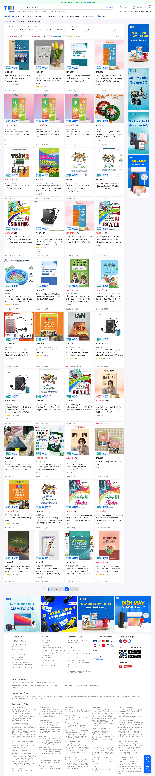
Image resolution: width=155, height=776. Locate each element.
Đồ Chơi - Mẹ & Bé (18, 707)
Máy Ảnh (134, 754)
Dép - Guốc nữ (52, 738)
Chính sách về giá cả (74, 651)
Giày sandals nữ (49, 740)
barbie (40, 696)
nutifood (90, 696)
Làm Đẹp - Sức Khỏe (19, 751)
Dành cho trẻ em (21, 734)
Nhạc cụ (79, 752)
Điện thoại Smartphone (19, 744)
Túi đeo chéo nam (49, 768)
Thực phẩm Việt (28, 727)
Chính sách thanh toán (74, 657)
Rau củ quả (18, 727)
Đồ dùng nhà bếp (17, 771)
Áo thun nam (42, 722)
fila (35, 698)
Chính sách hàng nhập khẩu (20, 662)
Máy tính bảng (20, 747)
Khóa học (108, 747)
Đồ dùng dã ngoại (130, 724)
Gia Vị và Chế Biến (74, 763)
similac (127, 696)
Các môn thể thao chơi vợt (130, 732)
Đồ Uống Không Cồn (76, 766)
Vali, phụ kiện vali (84, 711)
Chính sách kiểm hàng (19, 654)
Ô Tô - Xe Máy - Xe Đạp (100, 757)
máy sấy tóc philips (131, 761)
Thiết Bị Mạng (75, 736)
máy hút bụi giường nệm (129, 767)
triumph (84, 696)
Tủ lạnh (124, 711)
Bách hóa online (101, 718)
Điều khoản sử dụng (48, 655)
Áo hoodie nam (47, 726)
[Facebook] (120, 641)
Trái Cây (14, 726)
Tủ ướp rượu (137, 716)
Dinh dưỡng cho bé (21, 715)
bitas (138, 696)
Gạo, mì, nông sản (21, 731)
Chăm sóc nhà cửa (23, 738)
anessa (112, 696)
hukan (27, 698)
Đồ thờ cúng (72, 752)
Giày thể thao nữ (134, 734)
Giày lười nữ (54, 742)
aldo (79, 696)
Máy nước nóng (130, 715)
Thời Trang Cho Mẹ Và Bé (20, 710)
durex (54, 696)
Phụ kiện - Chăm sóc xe (99, 760)
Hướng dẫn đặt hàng (18, 649)
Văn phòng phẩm (107, 769)
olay (123, 696)
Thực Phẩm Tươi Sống (20, 724)
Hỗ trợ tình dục (27, 763)
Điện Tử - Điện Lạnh (125, 707)
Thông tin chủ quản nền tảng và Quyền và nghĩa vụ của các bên (79, 672)
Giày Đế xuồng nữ (50, 744)
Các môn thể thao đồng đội (130, 731)
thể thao (64, 11)
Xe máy (97, 761)
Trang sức (68, 725)
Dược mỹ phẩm (29, 765)
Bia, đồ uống (19, 733)
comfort (133, 696)
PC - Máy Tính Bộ (73, 738)
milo (69, 696)
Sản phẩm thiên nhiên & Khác (23, 759)
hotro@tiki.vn (28, 664)
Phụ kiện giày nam (47, 753)
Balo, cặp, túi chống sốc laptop (77, 710)
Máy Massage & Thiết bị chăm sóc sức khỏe (24, 757)
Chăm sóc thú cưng (71, 760)
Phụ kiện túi (57, 762)
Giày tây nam (52, 749)
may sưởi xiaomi (128, 765)
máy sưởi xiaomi (132, 766)
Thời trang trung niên (48, 716)
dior (19, 696)
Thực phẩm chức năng (22, 755)
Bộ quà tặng (74, 768)
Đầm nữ (45, 710)
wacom (106, 696)
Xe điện (109, 760)
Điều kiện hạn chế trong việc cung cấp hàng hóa (79, 654)
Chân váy (51, 713)
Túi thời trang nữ (45, 758)
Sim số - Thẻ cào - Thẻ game (107, 754)
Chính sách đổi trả (17, 657)
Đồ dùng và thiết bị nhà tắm (77, 749)
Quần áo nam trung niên (49, 731)
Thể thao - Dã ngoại (100, 713)
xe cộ (32, 11)
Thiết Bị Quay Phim (129, 752)
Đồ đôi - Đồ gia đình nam (52, 727)
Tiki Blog (45, 642)
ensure (49, 696)
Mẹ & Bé (103, 716)
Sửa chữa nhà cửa (74, 745)
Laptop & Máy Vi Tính (106, 720)
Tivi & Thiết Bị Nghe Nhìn (102, 722)
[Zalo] (129, 641)
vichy (31, 698)
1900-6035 (20, 640)
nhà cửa (53, 11)
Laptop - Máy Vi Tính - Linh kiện (77, 730)
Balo (66, 710)
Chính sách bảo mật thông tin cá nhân (53, 650)
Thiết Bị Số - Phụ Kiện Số (101, 729)
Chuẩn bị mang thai (22, 720)
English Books (102, 771)
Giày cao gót (42, 738)
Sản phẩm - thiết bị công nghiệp (104, 721)
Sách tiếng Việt (96, 769)
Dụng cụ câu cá (127, 729)
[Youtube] (125, 641)
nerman (101, 696)
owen (44, 696)
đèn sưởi (127, 760)
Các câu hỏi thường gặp (19, 644)
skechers (74, 696)
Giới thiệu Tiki (46, 640)
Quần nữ (51, 710)
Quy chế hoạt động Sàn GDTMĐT (78, 640)
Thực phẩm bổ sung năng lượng (130, 735)
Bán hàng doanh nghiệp (49, 663)
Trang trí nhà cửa (70, 744)
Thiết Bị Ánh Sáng (130, 745)
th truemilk (33, 696)
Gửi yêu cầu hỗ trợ (17, 647)
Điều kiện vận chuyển (48, 665)
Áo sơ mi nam (50, 724)
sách (58, 11)
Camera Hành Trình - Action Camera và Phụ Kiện (130, 747)
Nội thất (74, 747)
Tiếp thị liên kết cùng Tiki (50, 660)
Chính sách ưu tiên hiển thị (76, 660)
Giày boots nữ (45, 742)
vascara (14, 696)
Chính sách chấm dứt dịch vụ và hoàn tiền (79, 667)
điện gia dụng (24, 11)
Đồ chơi (31, 710)
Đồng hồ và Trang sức (73, 723)
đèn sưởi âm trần (127, 772)
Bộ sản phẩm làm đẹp (23, 764)
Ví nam (41, 768)
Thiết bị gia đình (28, 771)
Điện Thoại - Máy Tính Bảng (22, 741)
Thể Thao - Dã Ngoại (126, 720)
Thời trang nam (44, 720)
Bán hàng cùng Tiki (74, 642)
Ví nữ (58, 760)
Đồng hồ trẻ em (85, 727)
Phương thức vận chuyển (19, 652)
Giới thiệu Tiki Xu (47, 658)
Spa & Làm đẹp (104, 749)
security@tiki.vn (27, 667)
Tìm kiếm (107, 7)
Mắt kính (81, 717)
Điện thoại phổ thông (22, 745)
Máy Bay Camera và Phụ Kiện (129, 753)
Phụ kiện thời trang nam (76, 718)
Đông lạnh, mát (25, 729)
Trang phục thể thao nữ (125, 722)
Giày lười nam (43, 749)
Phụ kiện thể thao (130, 726)
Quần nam (50, 722)
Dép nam (48, 751)
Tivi (123, 715)
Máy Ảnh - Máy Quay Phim (128, 741)
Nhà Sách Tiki (97, 767)
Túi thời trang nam (45, 766)
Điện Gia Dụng (17, 768)
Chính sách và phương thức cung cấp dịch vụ (79, 663)
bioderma (60, 696)
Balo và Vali (69, 707)
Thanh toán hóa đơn (98, 747)
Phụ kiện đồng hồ (74, 727)
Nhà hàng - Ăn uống (102, 750)
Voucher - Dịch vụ (98, 745)
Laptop (82, 738)
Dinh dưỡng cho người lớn (23, 716)
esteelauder (25, 696)
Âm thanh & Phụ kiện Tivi (125, 710)
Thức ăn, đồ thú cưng (22, 736)
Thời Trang (108, 710)
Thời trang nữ (44, 707)
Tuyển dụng (45, 645)
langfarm (21, 698)
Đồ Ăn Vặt (72, 765)
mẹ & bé (38, 11)
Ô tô (102, 761)
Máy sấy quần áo (128, 716)
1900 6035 (20, 687)
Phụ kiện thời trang (72, 715)
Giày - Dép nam (44, 747)
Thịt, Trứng (21, 726)
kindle (96, 696)
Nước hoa (19, 763)
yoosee (118, 696)
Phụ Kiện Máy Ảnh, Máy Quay (127, 744)
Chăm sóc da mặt (17, 753)
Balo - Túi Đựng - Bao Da (129, 749)
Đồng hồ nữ (75, 725)
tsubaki (39, 698)
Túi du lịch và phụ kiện (76, 710)
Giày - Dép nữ (44, 736)
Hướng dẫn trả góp (18, 659)
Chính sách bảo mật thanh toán (51, 648)
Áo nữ (40, 710)
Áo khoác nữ (53, 711)
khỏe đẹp (45, 11)
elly (65, 696)
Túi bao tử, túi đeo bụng (55, 770)
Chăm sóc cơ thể (21, 756)
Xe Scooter (108, 761)
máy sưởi (121, 760)
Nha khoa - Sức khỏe (103, 752)
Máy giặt (124, 713)
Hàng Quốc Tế (97, 707)
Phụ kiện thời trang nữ (71, 717)
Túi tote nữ (50, 762)
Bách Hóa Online (71, 757)
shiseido (15, 698)
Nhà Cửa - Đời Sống (72, 741)
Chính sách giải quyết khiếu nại (51, 653)
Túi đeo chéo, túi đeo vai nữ (47, 760)
